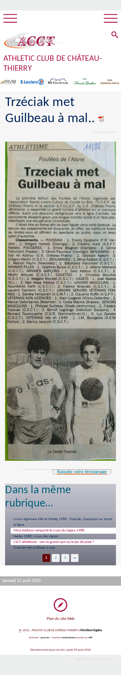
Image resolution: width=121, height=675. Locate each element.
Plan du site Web (61, 619)
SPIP (90, 638)
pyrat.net (45, 638)
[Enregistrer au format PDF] (101, 119)
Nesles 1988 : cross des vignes (36, 536)
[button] (115, 35)
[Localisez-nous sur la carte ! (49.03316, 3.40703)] (60, 605)
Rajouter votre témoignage (82, 472)
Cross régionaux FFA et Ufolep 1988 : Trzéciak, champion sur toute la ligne (63, 522)
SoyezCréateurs (68, 638)
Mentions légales (91, 630)
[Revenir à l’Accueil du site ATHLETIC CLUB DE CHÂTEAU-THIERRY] (29, 40)
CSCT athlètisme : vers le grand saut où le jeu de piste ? (54, 542)
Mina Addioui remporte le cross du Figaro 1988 (49, 530)
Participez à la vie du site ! (94, 659)
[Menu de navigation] (10, 18)
